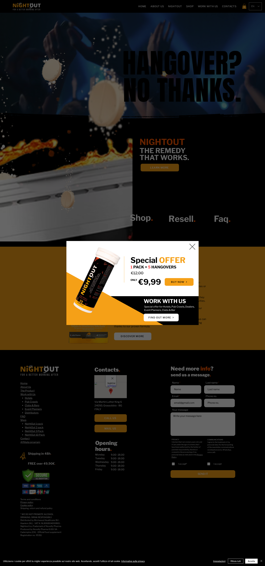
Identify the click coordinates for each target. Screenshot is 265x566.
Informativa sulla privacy (133, 561)
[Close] (261, 561)
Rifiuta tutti (235, 561)
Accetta (251, 561)
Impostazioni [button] (219, 561)
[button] (192, 247)
